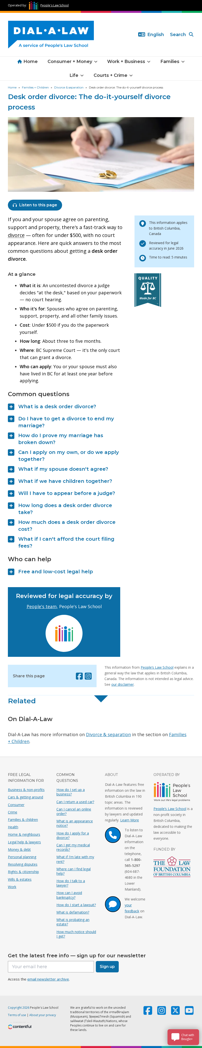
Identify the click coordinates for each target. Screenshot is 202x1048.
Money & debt (19, 849)
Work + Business (126, 61)
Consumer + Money (70, 61)
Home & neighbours (24, 834)
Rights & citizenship (23, 871)
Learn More (129, 820)
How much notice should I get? (76, 934)
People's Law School (54, 5)
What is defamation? (72, 912)
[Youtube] (189, 1012)
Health (13, 827)
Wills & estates (20, 879)
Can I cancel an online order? (73, 811)
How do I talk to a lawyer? (70, 883)
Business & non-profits (26, 789)
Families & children (23, 819)
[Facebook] (79, 676)
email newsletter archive (48, 979)
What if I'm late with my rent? (75, 859)
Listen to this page (38, 205)
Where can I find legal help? (73, 871)
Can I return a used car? (75, 801)
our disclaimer (122, 684)
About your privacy (42, 1015)
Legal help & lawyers (24, 842)
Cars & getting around (25, 797)
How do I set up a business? (70, 791)
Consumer (16, 804)
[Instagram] (88, 676)
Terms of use (17, 1015)
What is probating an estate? (72, 921)
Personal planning (22, 857)
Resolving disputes (22, 864)
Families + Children (35, 87)
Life (73, 75)
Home (30, 61)
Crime (12, 812)
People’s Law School (157, 667)
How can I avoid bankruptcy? (69, 894)
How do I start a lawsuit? (76, 904)
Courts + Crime (110, 75)
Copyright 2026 (18, 1007)
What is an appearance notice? (74, 823)
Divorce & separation (69, 87)
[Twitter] (175, 1012)
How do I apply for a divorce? (72, 835)
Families (169, 61)
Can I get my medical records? (73, 847)
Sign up (107, 966)
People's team (42, 606)
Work (12, 886)
